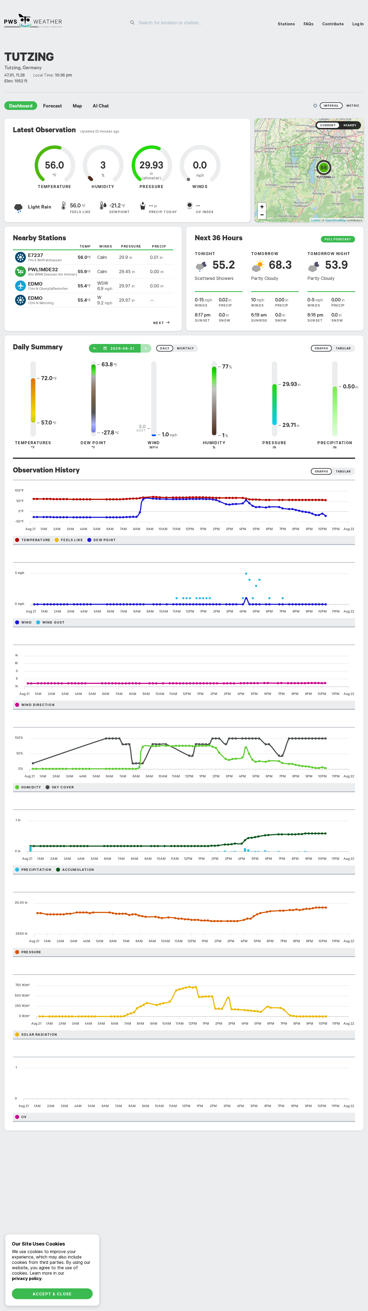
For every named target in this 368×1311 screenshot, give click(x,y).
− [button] (262, 214)
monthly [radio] (185, 348)
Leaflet (315, 220)
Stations (286, 24)
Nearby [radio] (349, 125)
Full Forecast (338, 239)
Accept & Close (52, 1294)
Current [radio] (328, 125)
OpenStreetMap (335, 220)
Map (77, 106)
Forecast (52, 106)
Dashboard (20, 106)
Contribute (333, 24)
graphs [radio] (321, 348)
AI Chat (101, 106)
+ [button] (262, 206)
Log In (358, 24)
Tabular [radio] (343, 471)
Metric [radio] (352, 105)
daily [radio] (164, 348)
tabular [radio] (343, 348)
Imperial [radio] (331, 105)
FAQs (309, 24)
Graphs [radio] (321, 471)
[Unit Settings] (315, 105)
